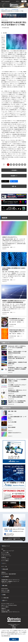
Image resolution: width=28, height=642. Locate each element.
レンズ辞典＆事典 (4, 597)
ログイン (17, 1)
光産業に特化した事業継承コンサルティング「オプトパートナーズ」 (10, 582)
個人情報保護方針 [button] (5, 635)
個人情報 (14, 628)
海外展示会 (3, 557)
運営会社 (14, 626)
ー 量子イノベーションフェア (7, 550)
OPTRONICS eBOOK (5, 592)
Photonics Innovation (5, 554)
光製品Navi (3, 572)
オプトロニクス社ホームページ (7, 603)
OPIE (2, 549)
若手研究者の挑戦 (15, 9)
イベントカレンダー (5, 559)
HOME (2, 9)
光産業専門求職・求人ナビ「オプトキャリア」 (10, 579)
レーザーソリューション (6, 555)
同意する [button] (14, 639)
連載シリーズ (7, 9)
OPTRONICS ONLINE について (14, 624)
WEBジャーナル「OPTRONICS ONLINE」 (9, 605)
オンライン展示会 (4, 560)
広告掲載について (14, 625)
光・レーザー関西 (4, 552)
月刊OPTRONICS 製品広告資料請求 (8, 574)
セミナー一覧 (4, 566)
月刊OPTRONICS (4, 588)
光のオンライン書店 (5, 590)
